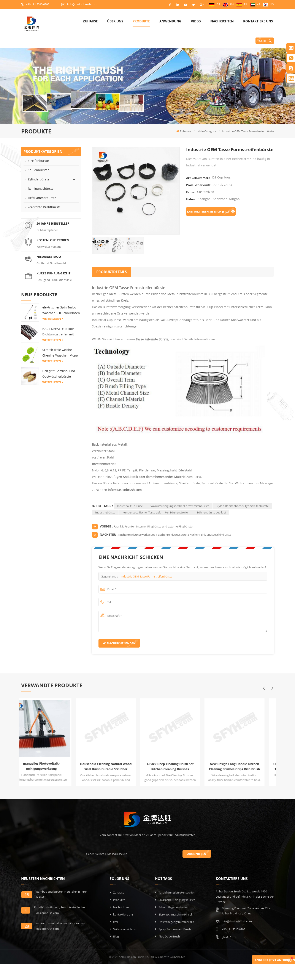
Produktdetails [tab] (111, 271)
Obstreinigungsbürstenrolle (176, 922)
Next (272, 688)
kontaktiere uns (258, 21)
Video (196, 21)
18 (27, 894)
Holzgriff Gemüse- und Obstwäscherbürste (58, 374)
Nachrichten (222, 21)
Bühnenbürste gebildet (211, 512)
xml (115, 922)
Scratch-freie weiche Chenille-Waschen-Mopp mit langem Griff (60, 353)
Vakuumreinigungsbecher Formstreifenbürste (180, 506)
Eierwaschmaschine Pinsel (175, 914)
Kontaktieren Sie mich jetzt (208, 211)
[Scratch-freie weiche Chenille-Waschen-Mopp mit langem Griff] (30, 355)
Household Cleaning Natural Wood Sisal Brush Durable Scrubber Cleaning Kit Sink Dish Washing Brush (51, 767)
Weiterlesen (51, 319)
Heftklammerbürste (42, 198)
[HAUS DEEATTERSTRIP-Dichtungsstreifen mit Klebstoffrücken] (30, 333)
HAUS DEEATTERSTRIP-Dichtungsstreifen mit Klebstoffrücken (58, 332)
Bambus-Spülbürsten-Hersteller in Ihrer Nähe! (61, 894)
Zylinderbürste (38, 179)
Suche (262, 41)
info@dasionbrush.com (82, 4)
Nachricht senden (121, 643)
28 (27, 926)
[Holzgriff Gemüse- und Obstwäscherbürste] (30, 376)
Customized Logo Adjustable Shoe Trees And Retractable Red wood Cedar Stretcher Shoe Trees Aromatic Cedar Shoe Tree (244, 767)
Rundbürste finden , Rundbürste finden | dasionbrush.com (59, 910)
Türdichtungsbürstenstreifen (177, 892)
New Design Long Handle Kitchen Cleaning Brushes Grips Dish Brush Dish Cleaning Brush (179, 767)
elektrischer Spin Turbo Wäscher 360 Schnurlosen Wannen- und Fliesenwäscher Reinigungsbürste (61, 310)
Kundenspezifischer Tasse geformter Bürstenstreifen (155, 512)
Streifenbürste (38, 161)
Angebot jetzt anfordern (275, 960)
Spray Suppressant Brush (175, 929)
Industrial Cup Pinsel (130, 506)
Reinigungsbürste (41, 188)
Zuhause (90, 21)
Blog (116, 936)
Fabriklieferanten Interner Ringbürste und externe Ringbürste (153, 526)
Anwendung (170, 21)
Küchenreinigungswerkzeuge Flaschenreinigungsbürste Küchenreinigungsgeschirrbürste (174, 535)
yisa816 (226, 937)
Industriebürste (105, 512)
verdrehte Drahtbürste (44, 207)
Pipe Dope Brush (169, 936)
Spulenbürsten (38, 170)
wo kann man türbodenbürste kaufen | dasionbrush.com (61, 926)
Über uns (115, 21)
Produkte (141, 21)
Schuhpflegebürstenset (174, 907)
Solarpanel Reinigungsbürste (177, 900)
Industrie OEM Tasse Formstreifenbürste (146, 576)
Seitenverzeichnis (124, 929)
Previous (263, 688)
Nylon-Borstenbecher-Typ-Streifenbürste (242, 506)
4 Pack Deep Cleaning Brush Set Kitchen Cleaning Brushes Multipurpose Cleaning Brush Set (115, 767)
